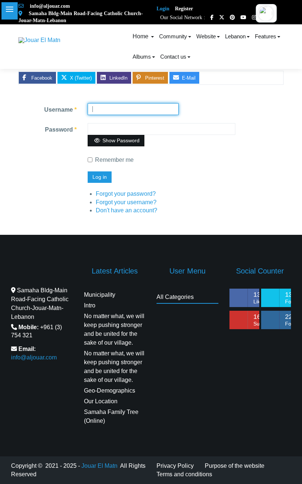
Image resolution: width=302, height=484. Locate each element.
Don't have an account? (126, 210)
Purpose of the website (234, 466)
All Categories (175, 297)
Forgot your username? (126, 202)
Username (60, 110)
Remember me (114, 160)
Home (141, 36)
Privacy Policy (175, 466)
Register (184, 8)
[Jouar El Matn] (39, 40)
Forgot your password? (126, 194)
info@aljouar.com (47, 6)
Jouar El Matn (99, 466)
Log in (99, 177)
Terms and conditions (184, 474)
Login (163, 8)
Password (61, 129)
